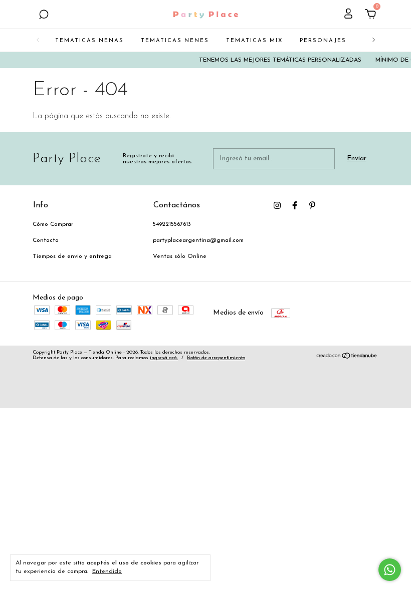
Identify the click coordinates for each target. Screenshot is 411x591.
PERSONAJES (323, 41)
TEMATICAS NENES (175, 41)
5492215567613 (172, 224)
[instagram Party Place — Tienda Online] (277, 205)
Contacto (46, 240)
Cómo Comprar (53, 224)
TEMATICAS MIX (254, 41)
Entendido (107, 571)
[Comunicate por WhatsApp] (389, 569)
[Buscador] (44, 16)
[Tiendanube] (347, 357)
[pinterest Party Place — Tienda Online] (312, 205)
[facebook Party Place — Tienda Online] (295, 205)
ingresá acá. (164, 358)
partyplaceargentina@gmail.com (198, 240)
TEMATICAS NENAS (89, 41)
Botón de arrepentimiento (216, 358)
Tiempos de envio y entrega (72, 256)
